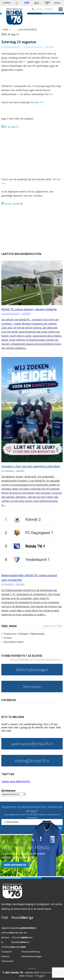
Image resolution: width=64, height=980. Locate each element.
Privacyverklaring (30, 951)
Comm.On (45, 972)
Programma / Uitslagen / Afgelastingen (24, 633)
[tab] (9, 626)
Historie (5, 956)
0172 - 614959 (44, 9)
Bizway (29, 975)
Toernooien (7, 961)
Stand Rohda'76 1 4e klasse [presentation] (21, 655)
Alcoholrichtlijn (29, 927)
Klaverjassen (18, 946)
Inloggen (40, 975)
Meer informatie (15, 864)
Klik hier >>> (37, 102)
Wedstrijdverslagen (32, 956)
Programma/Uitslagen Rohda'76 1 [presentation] (36, 660)
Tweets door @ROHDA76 (15, 781)
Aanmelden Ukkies (14, 641)
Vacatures (6, 951)
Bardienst (16, 932)
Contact (8, 637)
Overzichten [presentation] (52, 626)
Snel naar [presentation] (9, 626)
